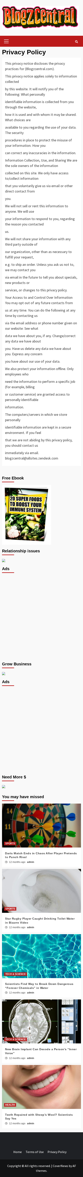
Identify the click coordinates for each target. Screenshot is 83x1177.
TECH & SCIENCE (15, 974)
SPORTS (10, 843)
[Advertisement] (41, 617)
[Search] (76, 42)
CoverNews (60, 1166)
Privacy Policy (57, 1152)
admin (30, 862)
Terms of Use (35, 1152)
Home (17, 1152)
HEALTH (10, 1105)
